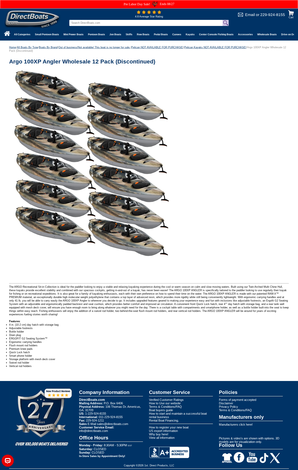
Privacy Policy (228, 406)
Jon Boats (115, 34)
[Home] (7, 33)
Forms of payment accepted (237, 399)
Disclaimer (226, 403)
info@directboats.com (93, 430)
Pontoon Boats (96, 34)
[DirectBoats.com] (32, 18)
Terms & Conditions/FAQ (165, 406)
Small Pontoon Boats (47, 34)
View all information (162, 437)
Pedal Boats (161, 34)
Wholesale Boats (267, 34)
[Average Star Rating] (149, 13)
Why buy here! (158, 434)
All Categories (22, 34)
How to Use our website (165, 403)
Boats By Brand (48, 47)
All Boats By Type (27, 47)
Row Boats (143, 34)
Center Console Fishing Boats (216, 34)
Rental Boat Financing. (164, 420)
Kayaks (190, 34)
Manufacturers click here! (236, 424)
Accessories (245, 34)
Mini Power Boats (73, 34)
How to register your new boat (169, 427)
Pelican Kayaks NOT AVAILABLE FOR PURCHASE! (215, 47)
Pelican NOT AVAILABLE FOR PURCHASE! (157, 47)
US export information (163, 430)
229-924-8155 (272, 15)
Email (250, 15)
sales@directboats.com (112, 424)
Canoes (176, 34)
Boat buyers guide (161, 410)
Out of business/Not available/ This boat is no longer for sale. (94, 47)
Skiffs (129, 34)
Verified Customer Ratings (166, 399)
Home (12, 47)
